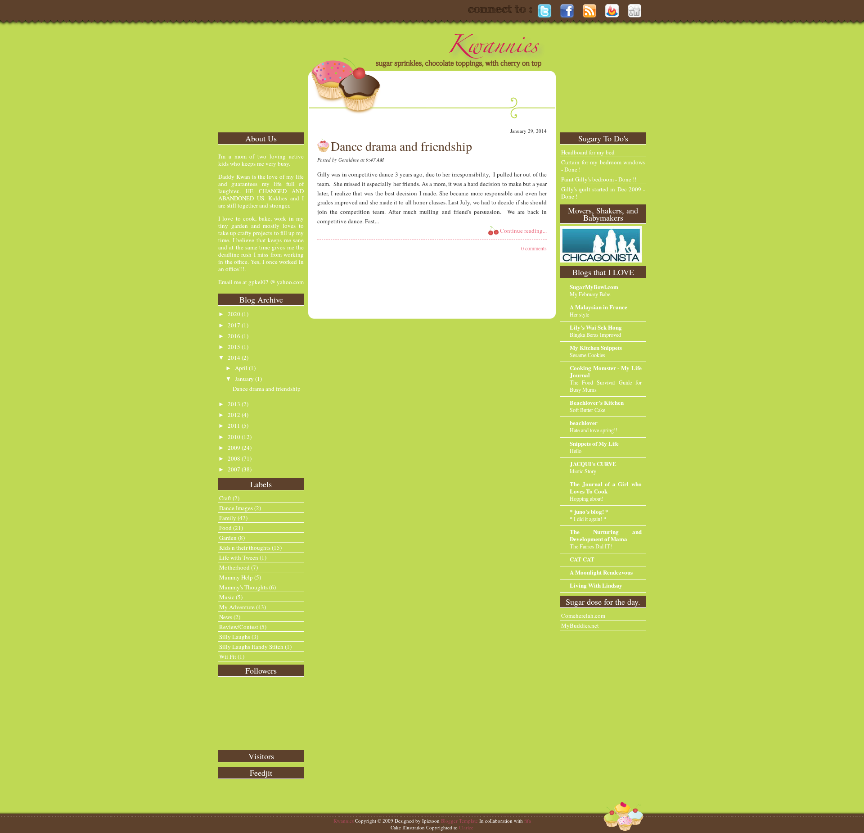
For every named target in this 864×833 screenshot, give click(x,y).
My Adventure (237, 607)
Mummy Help (236, 577)
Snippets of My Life (594, 443)
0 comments (534, 248)
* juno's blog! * (589, 511)
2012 (234, 415)
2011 (234, 425)
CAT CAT (582, 559)
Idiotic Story (583, 471)
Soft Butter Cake (587, 409)
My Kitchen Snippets (596, 347)
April (241, 368)
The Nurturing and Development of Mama (606, 535)
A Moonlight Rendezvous (601, 572)
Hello (575, 450)
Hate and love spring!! (593, 430)
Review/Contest (238, 627)
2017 (234, 325)
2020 (234, 314)
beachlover (584, 422)
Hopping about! (586, 498)
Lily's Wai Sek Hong (596, 327)
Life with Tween (238, 557)
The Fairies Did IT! (591, 546)
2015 (234, 347)
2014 (234, 357)
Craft (225, 498)
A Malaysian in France (598, 307)
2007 (234, 469)
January (244, 379)
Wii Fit (227, 656)
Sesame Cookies (587, 354)
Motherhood (234, 567)
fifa (527, 820)
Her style (579, 314)
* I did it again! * (588, 518)
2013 (234, 404)
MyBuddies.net (580, 625)
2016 (234, 336)
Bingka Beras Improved (595, 334)
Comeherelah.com (583, 615)
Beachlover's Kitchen (597, 402)
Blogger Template (459, 820)
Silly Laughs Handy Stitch (251, 647)
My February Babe (590, 294)
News (225, 617)
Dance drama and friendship (267, 389)
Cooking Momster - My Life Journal (606, 371)
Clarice (466, 827)
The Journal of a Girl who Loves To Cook (606, 487)
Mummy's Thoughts (243, 587)
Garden (228, 538)
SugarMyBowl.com (594, 286)
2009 (234, 448)
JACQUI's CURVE (593, 463)
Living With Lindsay (596, 585)
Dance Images (236, 508)
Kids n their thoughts (244, 547)
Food (225, 528)
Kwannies (343, 820)
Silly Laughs (234, 637)
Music (226, 597)
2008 (234, 458)
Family (227, 518)
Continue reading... (523, 230)
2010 (234, 437)
